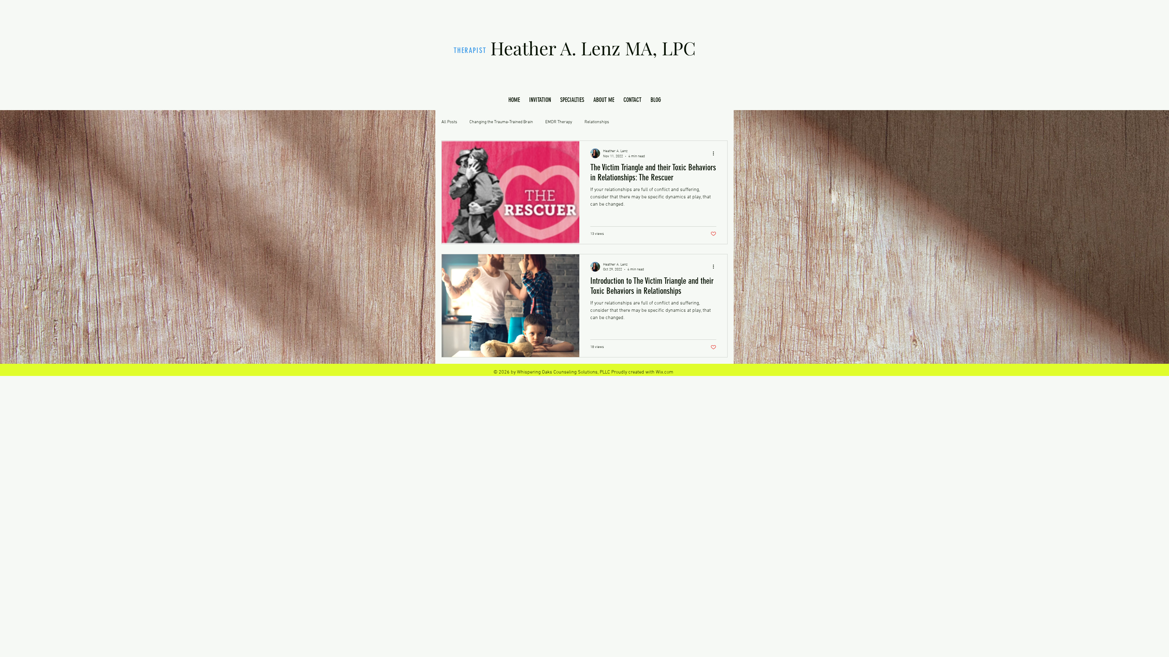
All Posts (449, 122)
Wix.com (664, 372)
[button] (572, 99)
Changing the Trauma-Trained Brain (501, 122)
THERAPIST (470, 50)
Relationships (596, 122)
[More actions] (715, 153)
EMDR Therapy (558, 122)
